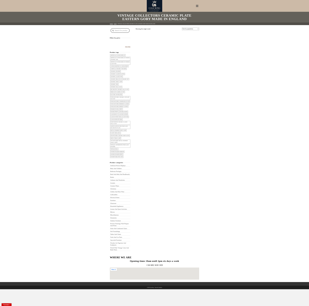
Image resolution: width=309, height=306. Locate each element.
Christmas (113, 189)
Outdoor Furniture (115, 221)
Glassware (113, 203)
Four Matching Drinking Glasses (119, 104)
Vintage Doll (114, 149)
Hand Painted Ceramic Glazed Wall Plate (118, 122)
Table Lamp (117, 138)
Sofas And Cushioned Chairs (118, 228)
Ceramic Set (125, 79)
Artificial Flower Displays (118, 165)
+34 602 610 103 (154, 265)
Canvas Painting (114, 66)
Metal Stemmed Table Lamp (118, 130)
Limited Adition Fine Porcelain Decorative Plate (119, 127)
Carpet (112, 68)
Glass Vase (125, 116)
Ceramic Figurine (115, 71)
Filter (127, 47)
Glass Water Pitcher (116, 119)
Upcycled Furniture (116, 240)
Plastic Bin (113, 133)
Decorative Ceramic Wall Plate (119, 89)
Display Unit (121, 92)
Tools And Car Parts (116, 237)
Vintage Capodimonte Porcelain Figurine (119, 145)
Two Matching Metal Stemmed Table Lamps (119, 141)
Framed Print (114, 111)
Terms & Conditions (158, 287)
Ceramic (112, 183)
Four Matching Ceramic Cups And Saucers (119, 98)
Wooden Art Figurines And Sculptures (118, 244)
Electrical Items (114, 197)
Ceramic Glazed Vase (116, 76)
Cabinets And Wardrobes (117, 180)
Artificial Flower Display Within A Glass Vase (120, 62)
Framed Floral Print (116, 109)
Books (112, 177)
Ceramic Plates (114, 186)
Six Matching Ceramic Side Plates (119, 135)
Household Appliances (116, 206)
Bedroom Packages (115, 171)
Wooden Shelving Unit (116, 156)
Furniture (113, 200)
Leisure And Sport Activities (118, 209)
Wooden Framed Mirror (117, 151)
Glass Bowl (113, 114)
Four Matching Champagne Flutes (120, 101)
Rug (119, 133)
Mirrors (112, 212)
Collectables (113, 194)
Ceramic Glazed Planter (117, 74)
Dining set (113, 92)
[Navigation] (197, 6)
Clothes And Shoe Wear (117, 192)
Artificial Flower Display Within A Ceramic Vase (120, 58)
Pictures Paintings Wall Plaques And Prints (119, 224)
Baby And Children (116, 168)
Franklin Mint (124, 111)
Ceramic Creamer (121, 68)
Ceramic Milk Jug (115, 79)
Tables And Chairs (115, 234)
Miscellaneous (114, 215)
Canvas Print (124, 66)
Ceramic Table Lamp (116, 81)
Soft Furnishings (115, 231)
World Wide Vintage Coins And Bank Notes (119, 249)
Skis (111, 138)
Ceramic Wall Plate (116, 86)
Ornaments (113, 218)
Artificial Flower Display (117, 55)
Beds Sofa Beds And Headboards (120, 174)
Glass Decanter (123, 114)
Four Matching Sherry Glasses (119, 106)
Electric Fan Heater (116, 94)
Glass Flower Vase (115, 116)
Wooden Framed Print (116, 154)
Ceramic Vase (114, 84)
